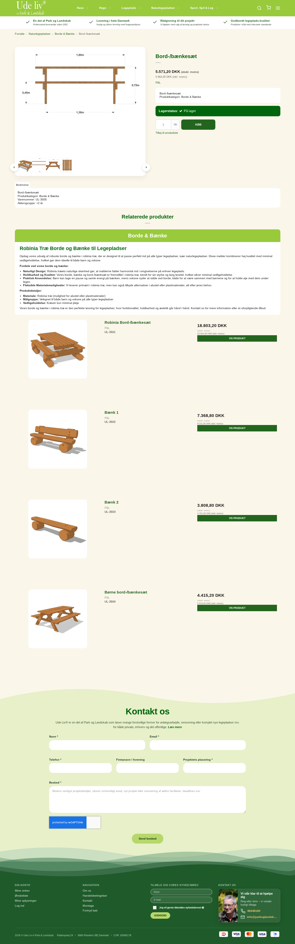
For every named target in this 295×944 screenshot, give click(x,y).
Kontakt (87, 900)
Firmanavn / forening (130, 759)
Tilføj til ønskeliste (167, 132)
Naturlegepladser (163, 7)
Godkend (160, 915)
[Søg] (259, 8)
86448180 (253, 910)
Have (80, 7)
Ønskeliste (21, 895)
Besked (55, 782)
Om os (87, 890)
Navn (53, 736)
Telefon (55, 759)
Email (154, 736)
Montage (88, 905)
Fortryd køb (90, 910)
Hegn (102, 7)
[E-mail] (181, 899)
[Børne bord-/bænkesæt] (58, 632)
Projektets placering (198, 759)
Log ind (19, 905)
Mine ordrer (22, 890)
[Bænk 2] (58, 542)
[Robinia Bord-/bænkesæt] (58, 363)
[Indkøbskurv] (268, 8)
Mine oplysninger (26, 900)
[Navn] (181, 891)
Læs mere (175, 727)
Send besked (148, 838)
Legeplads (129, 7)
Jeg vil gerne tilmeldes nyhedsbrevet (180, 907)
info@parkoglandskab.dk (262, 916)
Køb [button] (198, 124)
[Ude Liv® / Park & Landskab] (31, 8)
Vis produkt (237, 338)
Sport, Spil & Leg (201, 7)
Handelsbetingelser (95, 895)
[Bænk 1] (58, 452)
